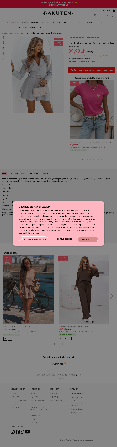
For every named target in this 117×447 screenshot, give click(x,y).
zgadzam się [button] (87, 239)
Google (63, 224)
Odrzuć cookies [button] (64, 239)
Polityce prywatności (34, 233)
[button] (33, 239)
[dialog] (58, 223)
